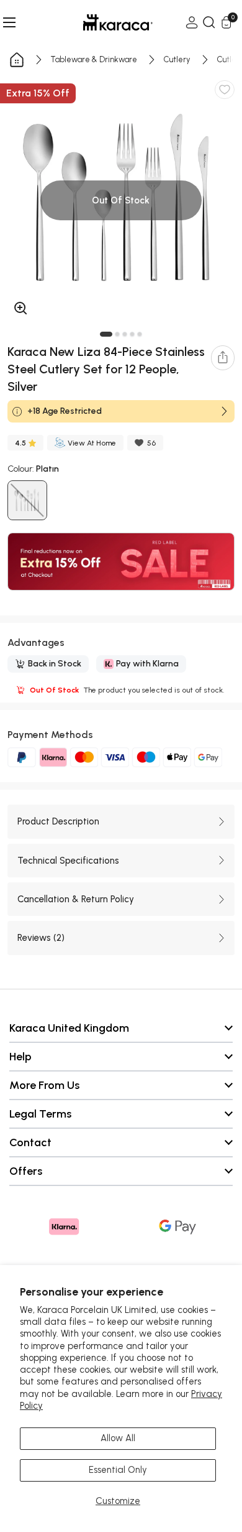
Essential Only (118, 1469)
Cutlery (177, 59)
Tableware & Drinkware (94, 59)
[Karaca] (100, 22)
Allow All (118, 1438)
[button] (106, 334)
